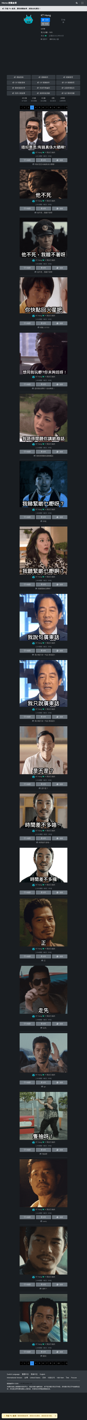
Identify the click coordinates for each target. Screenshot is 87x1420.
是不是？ (44, 788)
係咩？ (44, 1289)
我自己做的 (51, 152)
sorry (45, 1221)
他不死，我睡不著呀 (44, 213)
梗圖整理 (69, 77)
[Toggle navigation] (82, 3)
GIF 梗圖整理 (69, 82)
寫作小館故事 (20, 93)
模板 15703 (44, 327)
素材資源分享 (20, 88)
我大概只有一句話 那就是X (45, 655)
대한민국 (51, 1378)
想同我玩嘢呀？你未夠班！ (45, 388)
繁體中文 (25, 1374)
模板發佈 (19, 77)
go (45, 1086)
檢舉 (63, 21)
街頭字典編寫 (44, 88)
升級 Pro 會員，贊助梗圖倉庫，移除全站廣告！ (23, 8)
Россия (74, 1378)
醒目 (44, 1356)
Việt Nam (60, 1378)
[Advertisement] (43, 56)
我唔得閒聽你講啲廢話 (44, 456)
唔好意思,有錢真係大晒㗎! (44, 164)
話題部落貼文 (69, 88)
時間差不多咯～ (45, 842)
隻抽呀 (44, 1154)
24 (67, 107)
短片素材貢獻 (69, 93)
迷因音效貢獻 (44, 93)
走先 (44, 1028)
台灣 (26, 1378)
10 (59, 107)
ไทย (67, 1378)
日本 (44, 1378)
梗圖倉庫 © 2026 (12, 1384)
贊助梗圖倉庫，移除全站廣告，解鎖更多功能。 (28, 1416)
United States (35, 1378)
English (42, 1374)
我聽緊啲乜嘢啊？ (45, 589)
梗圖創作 (44, 77)
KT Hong (39, 152)
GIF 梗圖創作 (44, 82)
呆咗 (44, 521)
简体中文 (34, 1374)
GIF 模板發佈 (20, 82)
